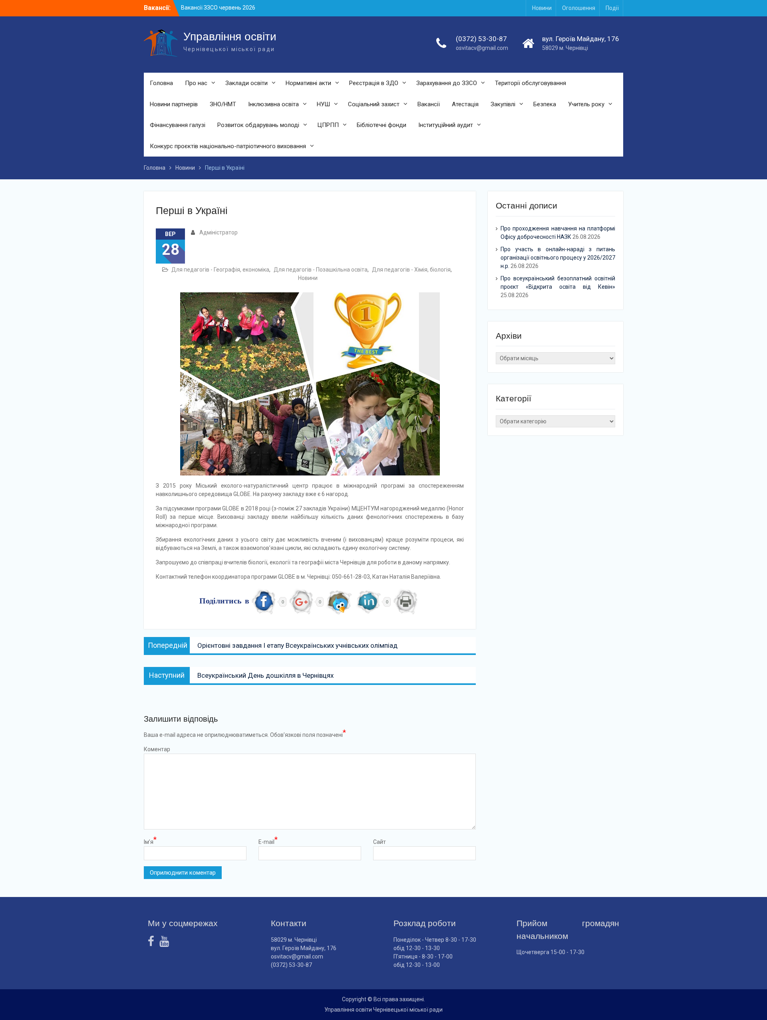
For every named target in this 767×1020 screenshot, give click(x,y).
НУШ (323, 104)
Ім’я (150, 841)
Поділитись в (224, 601)
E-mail (268, 841)
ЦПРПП (328, 125)
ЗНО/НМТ (223, 104)
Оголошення (578, 8)
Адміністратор (218, 232)
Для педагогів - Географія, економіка (220, 269)
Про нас (196, 83)
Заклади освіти (246, 83)
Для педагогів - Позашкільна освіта (321, 269)
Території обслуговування (530, 83)
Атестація (465, 104)
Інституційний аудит (445, 125)
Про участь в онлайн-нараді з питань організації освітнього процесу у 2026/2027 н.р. (558, 257)
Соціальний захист (373, 104)
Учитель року (586, 104)
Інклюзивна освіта (273, 104)
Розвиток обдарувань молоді (258, 125)
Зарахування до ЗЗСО (446, 83)
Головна (161, 83)
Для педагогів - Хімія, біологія (411, 269)
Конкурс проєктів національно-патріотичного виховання (228, 146)
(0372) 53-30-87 (481, 39)
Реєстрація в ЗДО (373, 83)
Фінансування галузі (177, 125)
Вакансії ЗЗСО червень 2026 (218, 7)
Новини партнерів (174, 104)
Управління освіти (229, 36)
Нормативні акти (308, 83)
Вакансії (428, 104)
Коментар (157, 749)
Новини (542, 8)
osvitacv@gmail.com (482, 48)
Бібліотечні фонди (381, 125)
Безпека (544, 104)
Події (612, 8)
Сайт (379, 842)
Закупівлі (503, 104)
